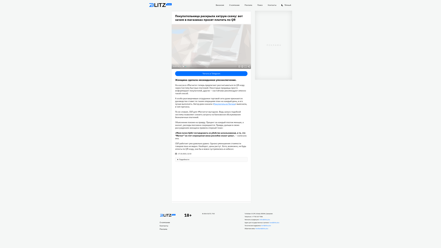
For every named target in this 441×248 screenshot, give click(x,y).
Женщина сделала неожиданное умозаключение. (205, 80)
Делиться (248, 66)
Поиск (260, 5)
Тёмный (287, 5)
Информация (242, 66)
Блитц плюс (160, 5)
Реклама (248, 5)
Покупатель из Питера (224, 104)
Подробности (184, 159)
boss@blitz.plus (274, 222)
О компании (234, 5)
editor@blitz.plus (264, 219)
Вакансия (220, 5)
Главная (168, 215)
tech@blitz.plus (266, 225)
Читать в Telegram (211, 73)
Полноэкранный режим (245, 66)
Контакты (272, 5)
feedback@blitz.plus (262, 228)
